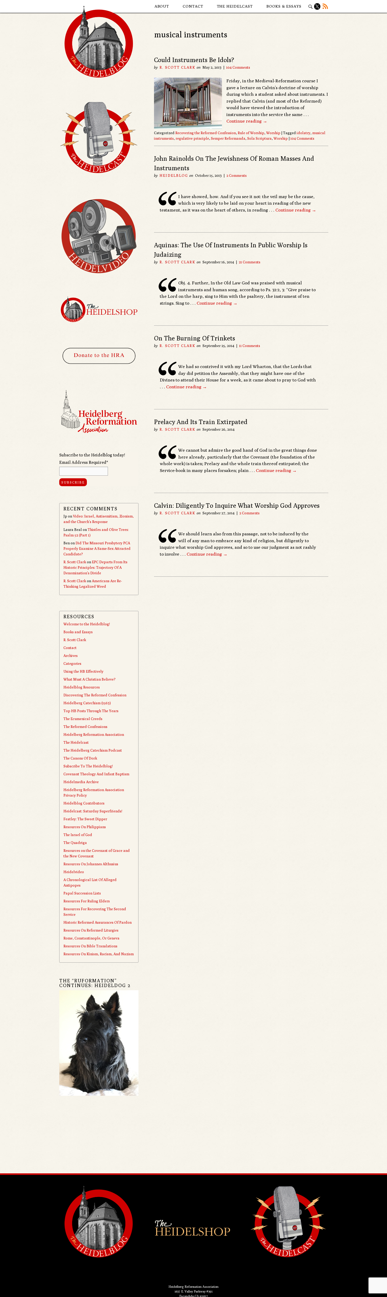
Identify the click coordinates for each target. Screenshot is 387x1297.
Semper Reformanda (228, 138)
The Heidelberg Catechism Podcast (92, 750)
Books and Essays (78, 632)
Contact (193, 6)
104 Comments (238, 67)
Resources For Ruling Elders (86, 901)
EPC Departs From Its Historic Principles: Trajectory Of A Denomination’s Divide (95, 567)
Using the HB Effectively (83, 671)
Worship (273, 133)
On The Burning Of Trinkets (194, 338)
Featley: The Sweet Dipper (85, 819)
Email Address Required (83, 462)
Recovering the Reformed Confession (205, 133)
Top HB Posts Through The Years (90, 711)
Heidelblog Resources (81, 687)
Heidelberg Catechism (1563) (87, 703)
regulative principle (192, 138)
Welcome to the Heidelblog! (86, 624)
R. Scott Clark (177, 67)
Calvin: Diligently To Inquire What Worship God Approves (237, 505)
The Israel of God (77, 835)
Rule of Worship (251, 133)
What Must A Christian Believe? (89, 679)
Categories (72, 663)
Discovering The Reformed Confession (94, 695)
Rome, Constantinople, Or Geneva (91, 938)
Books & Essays (283, 6)
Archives (70, 655)
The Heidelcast (235, 6)
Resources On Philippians (84, 827)
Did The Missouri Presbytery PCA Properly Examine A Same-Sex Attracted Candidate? (97, 548)
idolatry (303, 133)
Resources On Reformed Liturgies (90, 930)
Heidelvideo (73, 872)
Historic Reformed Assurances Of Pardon (97, 922)
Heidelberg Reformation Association (93, 734)
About (162, 6)
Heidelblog (174, 175)
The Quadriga (75, 843)
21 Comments (249, 262)
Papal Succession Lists (82, 893)
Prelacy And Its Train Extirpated (200, 421)
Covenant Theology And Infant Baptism (96, 774)
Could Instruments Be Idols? (194, 59)
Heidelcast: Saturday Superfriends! (92, 811)
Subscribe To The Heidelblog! (88, 766)
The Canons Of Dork (80, 758)
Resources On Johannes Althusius (90, 864)
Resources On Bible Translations (90, 946)
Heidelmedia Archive (81, 782)
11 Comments (249, 346)
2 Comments (236, 175)
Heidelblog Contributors (84, 803)
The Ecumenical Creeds (82, 719)
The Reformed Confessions (85, 727)
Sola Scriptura (259, 138)
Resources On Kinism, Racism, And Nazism (98, 954)
